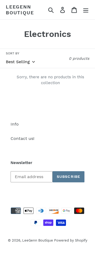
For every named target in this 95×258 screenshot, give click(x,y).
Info (15, 124)
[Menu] (86, 10)
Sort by (12, 53)
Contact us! (22, 138)
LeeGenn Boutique (20, 9)
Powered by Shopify (70, 240)
